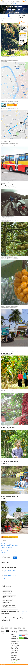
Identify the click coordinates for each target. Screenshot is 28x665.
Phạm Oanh (11, 15)
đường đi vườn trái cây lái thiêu (9, 597)
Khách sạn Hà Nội (2, 627)
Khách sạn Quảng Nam (15, 628)
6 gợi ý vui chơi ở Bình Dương (9, 571)
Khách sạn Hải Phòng (11, 627)
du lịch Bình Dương (8, 588)
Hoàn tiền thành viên (2, 633)
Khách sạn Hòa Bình (15, 627)
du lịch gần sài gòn (8, 591)
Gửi (15, 557)
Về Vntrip (1, 630)
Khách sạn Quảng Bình (11, 628)
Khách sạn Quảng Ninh (24, 628)
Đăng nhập (25, 0)
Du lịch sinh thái (7, 593)
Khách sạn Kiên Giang (24, 627)
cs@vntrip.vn (18, 659)
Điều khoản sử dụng (2, 631)
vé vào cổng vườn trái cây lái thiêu (9, 606)
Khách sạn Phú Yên (6, 628)
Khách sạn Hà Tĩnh (6, 627)
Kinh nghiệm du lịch (8, 600)
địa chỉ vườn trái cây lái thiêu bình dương (8, 586)
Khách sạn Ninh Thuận (2, 628)
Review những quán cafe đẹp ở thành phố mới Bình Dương (10, 577)
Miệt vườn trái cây (7, 602)
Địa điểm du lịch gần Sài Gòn (13, 56)
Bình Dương (15, 15)
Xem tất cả (24, 611)
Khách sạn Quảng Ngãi (19, 628)
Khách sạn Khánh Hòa (19, 627)
